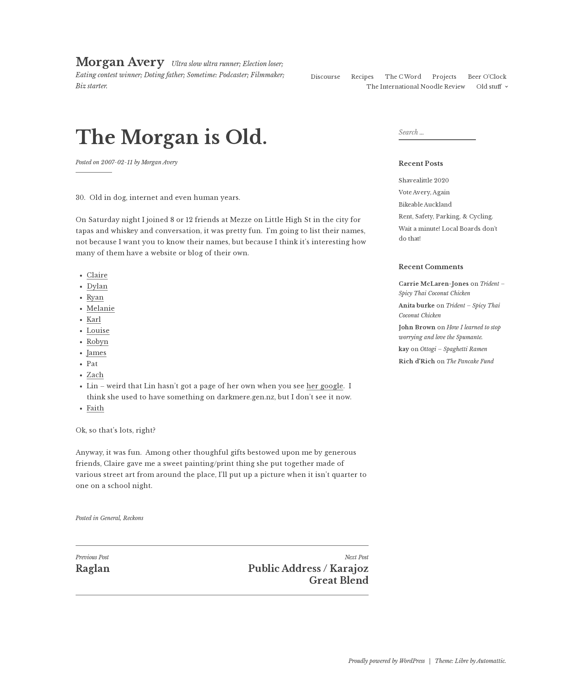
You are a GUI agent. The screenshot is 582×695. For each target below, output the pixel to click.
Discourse (325, 76)
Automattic (491, 661)
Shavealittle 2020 (424, 180)
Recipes (362, 76)
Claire (97, 275)
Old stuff (488, 86)
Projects (444, 76)
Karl (94, 319)
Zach (95, 375)
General (110, 518)
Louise (98, 330)
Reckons (133, 518)
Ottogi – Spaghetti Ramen (453, 349)
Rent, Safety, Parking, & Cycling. (446, 216)
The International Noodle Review (416, 86)
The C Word (403, 76)
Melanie (101, 308)
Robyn (97, 342)
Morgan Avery (120, 62)
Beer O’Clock (487, 76)
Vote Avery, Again (424, 192)
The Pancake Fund (470, 361)
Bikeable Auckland (425, 204)
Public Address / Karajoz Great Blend (308, 570)
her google (324, 386)
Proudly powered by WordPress (386, 661)
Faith (95, 408)
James (97, 353)
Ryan (95, 297)
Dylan (97, 286)
